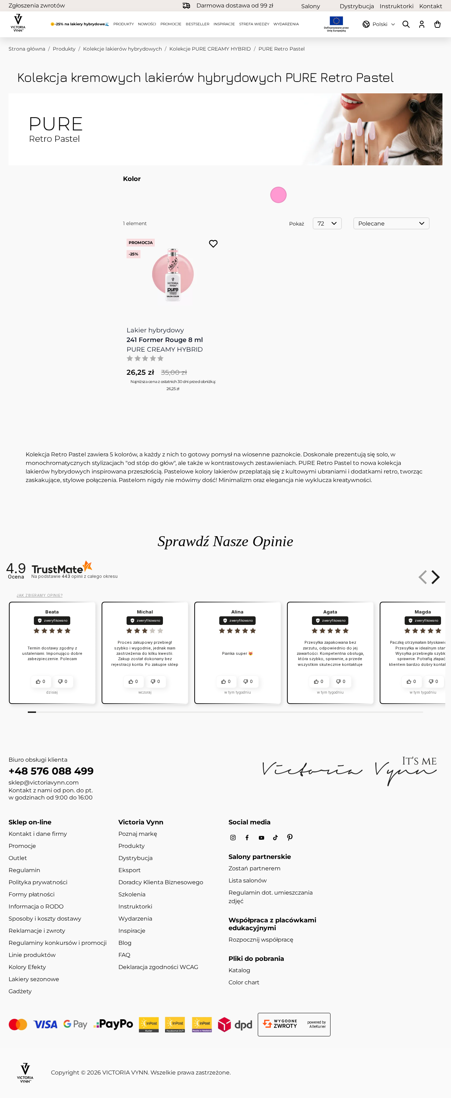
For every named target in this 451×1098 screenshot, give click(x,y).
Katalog (239, 970)
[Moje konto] (421, 24)
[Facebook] (247, 837)
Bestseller (197, 24)
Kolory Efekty (27, 967)
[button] (434, 577)
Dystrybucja (357, 6)
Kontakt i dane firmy (38, 833)
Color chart (244, 982)
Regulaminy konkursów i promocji (58, 942)
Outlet (18, 858)
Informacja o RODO (36, 906)
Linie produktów (32, 955)
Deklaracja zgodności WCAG (158, 967)
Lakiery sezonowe (34, 979)
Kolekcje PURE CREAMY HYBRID (210, 49)
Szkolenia (131, 894)
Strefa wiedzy (254, 24)
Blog (125, 942)
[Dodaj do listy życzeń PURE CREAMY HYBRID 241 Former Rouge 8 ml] (213, 244)
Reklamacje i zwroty (37, 930)
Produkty (123, 24)
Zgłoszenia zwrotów (37, 5)
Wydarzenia (286, 24)
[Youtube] (261, 837)
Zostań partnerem (255, 868)
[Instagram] (233, 837)
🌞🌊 (79, 24)
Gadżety (20, 991)
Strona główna (27, 49)
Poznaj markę (137, 833)
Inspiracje (224, 24)
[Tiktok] (275, 837)
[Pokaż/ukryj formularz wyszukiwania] (406, 24)
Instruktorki (397, 6)
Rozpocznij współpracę (261, 939)
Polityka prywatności (38, 882)
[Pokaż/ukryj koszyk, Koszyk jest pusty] (437, 24)
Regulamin (24, 870)
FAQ (124, 955)
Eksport (129, 870)
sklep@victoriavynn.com (44, 782)
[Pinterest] (290, 837)
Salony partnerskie (317, 6)
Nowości (147, 24)
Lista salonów (248, 880)
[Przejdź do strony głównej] (18, 22)
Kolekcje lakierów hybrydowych (122, 49)
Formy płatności (32, 894)
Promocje (170, 24)
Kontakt (430, 6)
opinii (89, 576)
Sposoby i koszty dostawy (45, 918)
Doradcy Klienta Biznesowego (160, 882)
